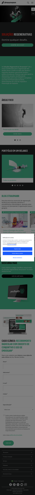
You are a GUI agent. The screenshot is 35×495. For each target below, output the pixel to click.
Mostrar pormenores (17, 257)
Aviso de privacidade (12, 244)
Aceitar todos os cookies (17, 253)
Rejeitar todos (17, 249)
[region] (17, 247)
